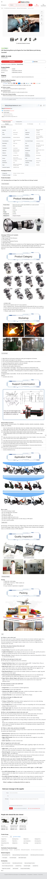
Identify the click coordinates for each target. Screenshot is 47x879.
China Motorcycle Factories (17, 863)
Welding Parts (26, 838)
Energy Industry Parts (5, 843)
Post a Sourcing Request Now (34, 808)
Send (11, 808)
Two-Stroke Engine (13, 857)
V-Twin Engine (4, 857)
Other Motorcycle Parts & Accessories (37, 854)
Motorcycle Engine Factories (30, 863)
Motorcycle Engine (31, 8)
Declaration (35, 874)
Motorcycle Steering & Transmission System (20, 854)
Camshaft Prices (18, 865)
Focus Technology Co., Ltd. (16, 874)
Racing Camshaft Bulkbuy (25, 868)
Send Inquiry (12, 61)
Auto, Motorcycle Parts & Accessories (10, 8)
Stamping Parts (37, 838)
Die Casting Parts (38, 840)
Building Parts (14, 843)
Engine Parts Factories (6, 863)
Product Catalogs (17, 836)
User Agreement (29, 874)
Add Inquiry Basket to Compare (23, 43)
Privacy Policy (40, 874)
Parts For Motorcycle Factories (7, 865)
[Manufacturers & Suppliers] (23, 2)
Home (2, 8)
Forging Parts (3, 838)
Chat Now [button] (36, 61)
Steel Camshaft (15, 868)
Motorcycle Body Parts (6, 854)
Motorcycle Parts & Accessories (22, 8)
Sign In (3, 116)
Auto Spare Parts (38, 843)
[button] (42, 124)
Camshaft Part (35, 865)
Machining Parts (15, 838)
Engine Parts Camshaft (6, 868)
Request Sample (20, 64)
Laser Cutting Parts (27, 840)
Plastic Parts (14, 840)
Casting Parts (3, 840)
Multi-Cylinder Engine (22, 857)
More (2, 870)
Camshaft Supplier (27, 865)
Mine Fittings (26, 843)
